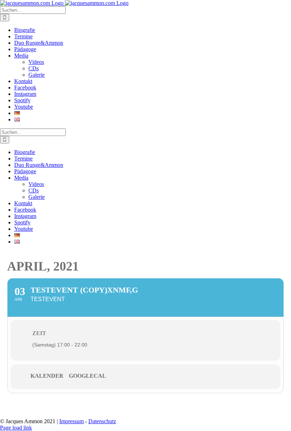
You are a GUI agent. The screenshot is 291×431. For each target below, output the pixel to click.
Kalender (47, 376)
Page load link (16, 428)
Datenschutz (102, 421)
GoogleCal (87, 376)
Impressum (71, 421)
